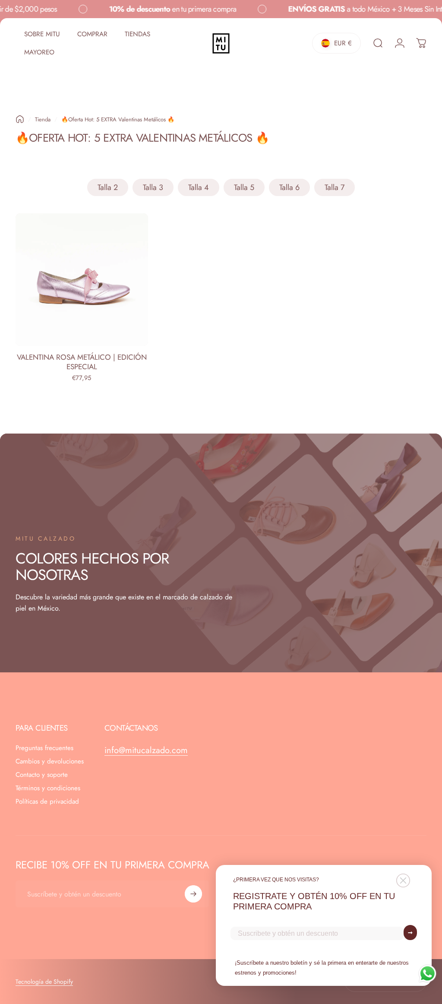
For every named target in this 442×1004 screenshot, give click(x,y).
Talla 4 (198, 187)
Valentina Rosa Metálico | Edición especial (82, 362)
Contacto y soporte (42, 775)
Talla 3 (153, 187)
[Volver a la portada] (20, 119)
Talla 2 (108, 187)
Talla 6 (289, 187)
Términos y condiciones (48, 788)
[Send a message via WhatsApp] (427, 973)
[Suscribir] (193, 894)
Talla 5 (244, 187)
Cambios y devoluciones (50, 761)
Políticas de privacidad (47, 802)
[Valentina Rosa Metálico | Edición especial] (82, 279)
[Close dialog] (403, 880)
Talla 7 (334, 187)
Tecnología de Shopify (44, 981)
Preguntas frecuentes (44, 748)
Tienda (43, 119)
